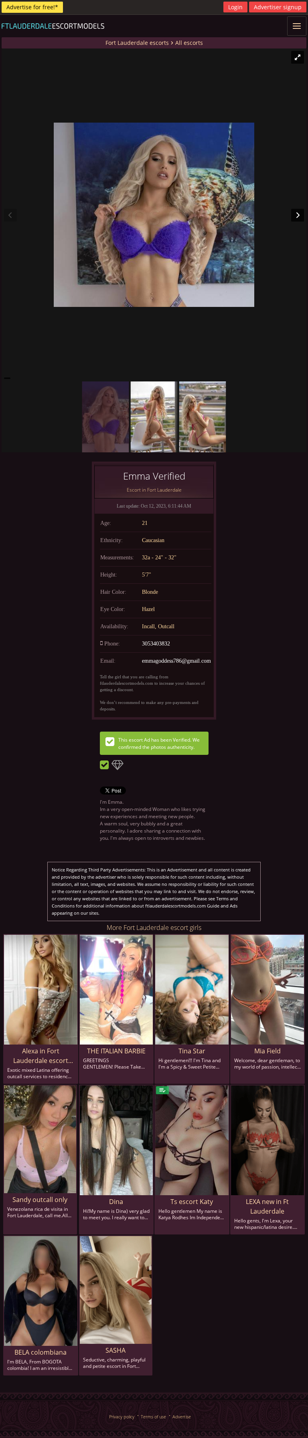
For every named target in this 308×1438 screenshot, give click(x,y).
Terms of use (153, 1417)
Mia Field (267, 1051)
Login (235, 7)
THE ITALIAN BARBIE (116, 1051)
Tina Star (191, 1051)
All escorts (189, 42)
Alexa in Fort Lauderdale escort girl (40, 1056)
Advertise (181, 1417)
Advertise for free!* (32, 7)
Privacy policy (121, 1417)
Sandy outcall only (39, 1199)
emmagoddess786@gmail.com (176, 661)
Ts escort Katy (191, 1201)
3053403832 (156, 644)
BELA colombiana (40, 1352)
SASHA (115, 1350)
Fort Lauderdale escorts (137, 42)
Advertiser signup (278, 7)
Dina (116, 1201)
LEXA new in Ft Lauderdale (267, 1206)
